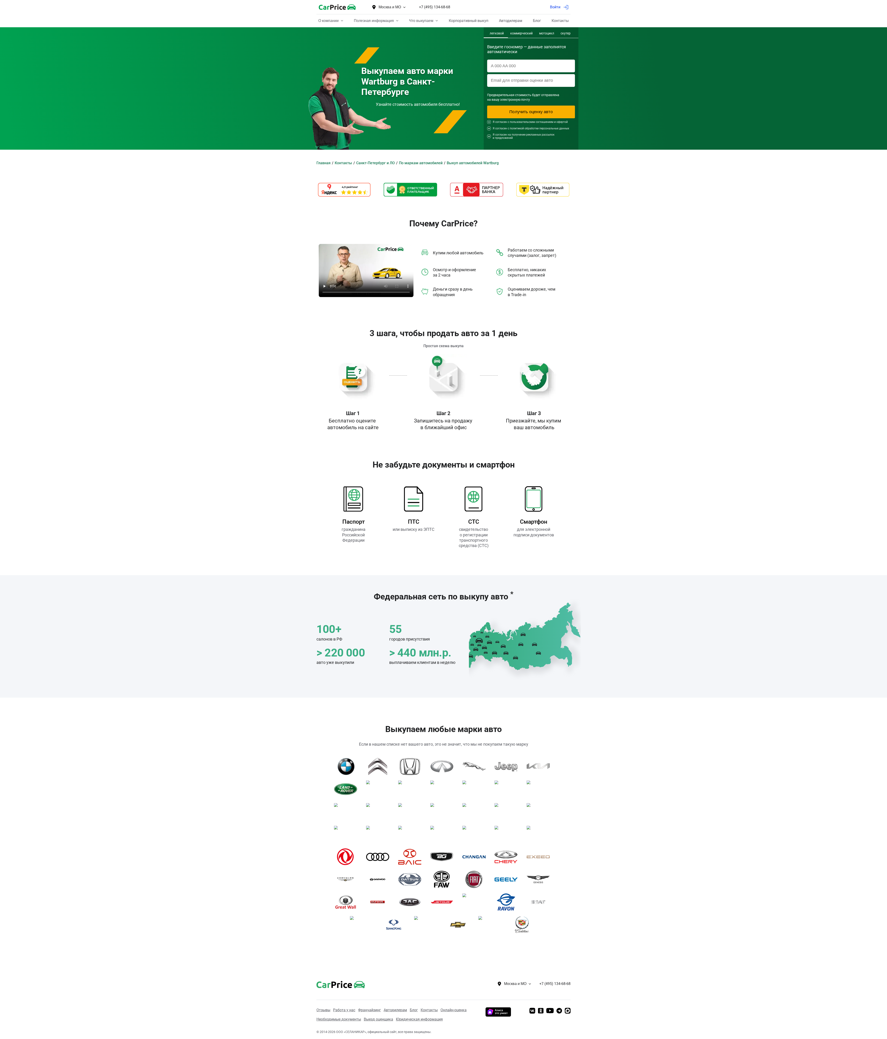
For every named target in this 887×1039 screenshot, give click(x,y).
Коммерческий (521, 33)
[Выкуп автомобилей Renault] (475, 811)
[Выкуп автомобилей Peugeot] (411, 811)
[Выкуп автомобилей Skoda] (508, 811)
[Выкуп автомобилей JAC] (411, 902)
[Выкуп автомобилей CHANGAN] (475, 857)
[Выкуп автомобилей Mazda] (443, 789)
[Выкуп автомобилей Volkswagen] (411, 834)
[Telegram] (559, 1011)
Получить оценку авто (531, 111)
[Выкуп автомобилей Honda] (411, 766)
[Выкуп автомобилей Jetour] (443, 902)
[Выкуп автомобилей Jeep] (508, 766)
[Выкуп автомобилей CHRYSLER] (347, 879)
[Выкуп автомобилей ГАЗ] (475, 834)
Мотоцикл (546, 33)
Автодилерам (395, 1010)
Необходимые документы (338, 1019)
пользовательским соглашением (531, 122)
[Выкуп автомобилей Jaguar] (475, 766)
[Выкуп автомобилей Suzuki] (347, 834)
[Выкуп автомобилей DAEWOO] (379, 879)
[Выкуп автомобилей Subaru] (540, 811)
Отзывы (323, 1010)
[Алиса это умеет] (498, 1015)
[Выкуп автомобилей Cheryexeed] (540, 857)
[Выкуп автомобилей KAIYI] (475, 902)
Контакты (429, 1010)
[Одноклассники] (541, 1011)
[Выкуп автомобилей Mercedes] (475, 789)
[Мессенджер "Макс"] (568, 1011)
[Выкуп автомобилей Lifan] (411, 789)
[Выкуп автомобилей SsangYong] (395, 924)
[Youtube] (550, 1011)
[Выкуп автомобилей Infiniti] (443, 766)
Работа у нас (344, 1010)
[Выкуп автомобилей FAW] (443, 879)
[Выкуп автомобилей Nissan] (347, 811)
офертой (562, 122)
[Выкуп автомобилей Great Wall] (347, 902)
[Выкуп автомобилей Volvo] (443, 834)
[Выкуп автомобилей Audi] (379, 857)
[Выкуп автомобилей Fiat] (475, 879)
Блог (414, 1010)
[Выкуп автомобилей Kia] (540, 766)
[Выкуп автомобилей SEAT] (540, 902)
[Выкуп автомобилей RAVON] (508, 902)
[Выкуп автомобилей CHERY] (508, 857)
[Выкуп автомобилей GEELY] (508, 879)
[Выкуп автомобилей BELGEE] (443, 857)
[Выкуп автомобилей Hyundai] (508, 834)
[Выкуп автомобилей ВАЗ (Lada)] (491, 924)
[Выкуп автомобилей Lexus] (379, 789)
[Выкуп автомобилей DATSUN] (411, 879)
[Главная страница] (333, 984)
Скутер (566, 33)
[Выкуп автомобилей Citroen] (379, 766)
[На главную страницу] (337, 7)
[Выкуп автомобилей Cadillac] (523, 924)
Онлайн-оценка (453, 1010)
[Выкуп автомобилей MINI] (508, 789)
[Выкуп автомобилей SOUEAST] (363, 924)
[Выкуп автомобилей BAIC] (411, 857)
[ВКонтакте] (532, 1011)
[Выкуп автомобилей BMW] (347, 766)
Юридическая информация (419, 1019)
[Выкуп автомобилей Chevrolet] (459, 924)
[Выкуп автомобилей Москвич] (427, 924)
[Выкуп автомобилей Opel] (379, 811)
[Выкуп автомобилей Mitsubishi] (540, 789)
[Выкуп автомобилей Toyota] (379, 834)
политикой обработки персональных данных (539, 128)
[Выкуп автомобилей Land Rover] (347, 789)
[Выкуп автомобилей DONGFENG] (347, 857)
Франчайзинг (369, 1010)
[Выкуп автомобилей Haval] (379, 902)
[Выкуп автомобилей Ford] (540, 834)
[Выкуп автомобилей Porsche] (443, 811)
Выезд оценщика (378, 1019)
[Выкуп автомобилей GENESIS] (540, 879)
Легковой (497, 33)
